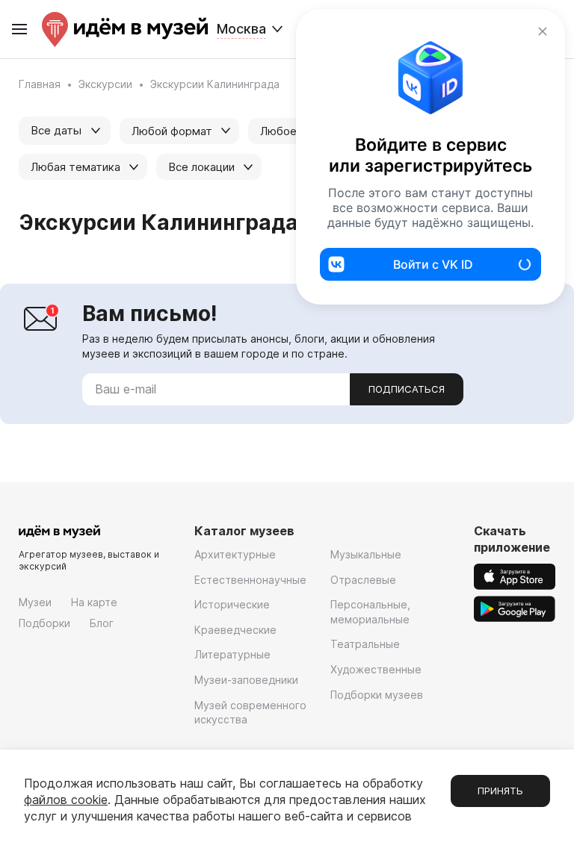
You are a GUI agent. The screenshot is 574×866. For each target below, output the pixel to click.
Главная (40, 84)
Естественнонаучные (250, 579)
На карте (94, 602)
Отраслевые (363, 579)
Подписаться (406, 389)
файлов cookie (66, 799)
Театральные (365, 644)
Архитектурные (235, 554)
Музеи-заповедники (246, 679)
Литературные (232, 654)
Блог (102, 623)
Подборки (44, 623)
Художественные (376, 669)
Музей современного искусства (250, 712)
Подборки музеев (376, 694)
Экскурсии (105, 84)
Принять (500, 791)
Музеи (35, 602)
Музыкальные (365, 554)
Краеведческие (235, 629)
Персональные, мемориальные (370, 612)
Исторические (232, 604)
